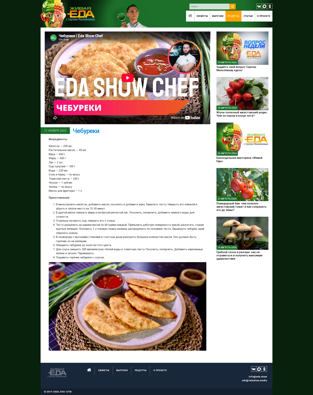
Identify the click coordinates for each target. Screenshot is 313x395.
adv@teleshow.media (254, 380)
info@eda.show (258, 376)
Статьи (248, 16)
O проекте (263, 16)
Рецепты (233, 16)
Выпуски (218, 16)
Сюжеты (202, 16)
